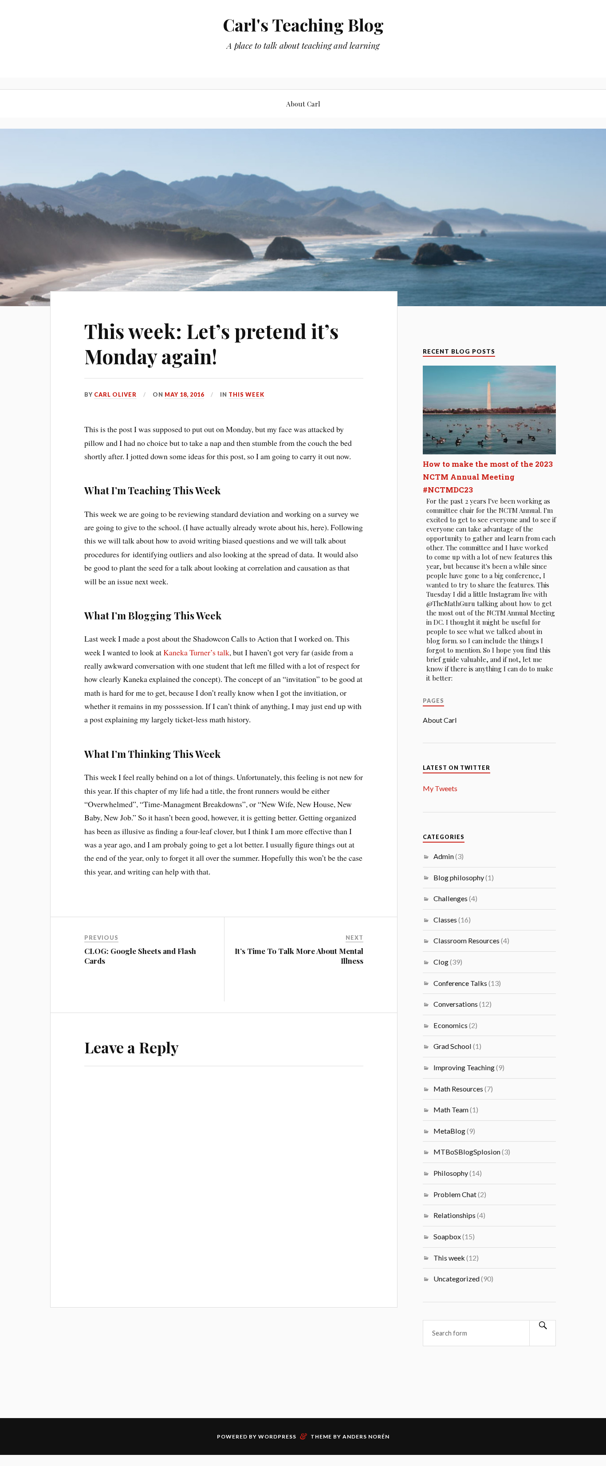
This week (246, 394)
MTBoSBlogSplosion (466, 1151)
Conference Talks (460, 983)
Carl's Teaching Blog (303, 24)
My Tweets (440, 788)
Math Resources (458, 1088)
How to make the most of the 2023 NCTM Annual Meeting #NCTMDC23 (488, 477)
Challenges (450, 898)
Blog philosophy (458, 877)
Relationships (454, 1215)
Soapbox (447, 1236)
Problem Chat (454, 1194)
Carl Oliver (115, 394)
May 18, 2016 (184, 394)
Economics (450, 1025)
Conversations (455, 1004)
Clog (441, 962)
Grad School (452, 1046)
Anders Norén (366, 1436)
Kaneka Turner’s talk (196, 652)
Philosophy (450, 1173)
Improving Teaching (464, 1067)
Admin (443, 856)
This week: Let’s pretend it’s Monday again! (211, 343)
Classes (445, 919)
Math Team (450, 1109)
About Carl (303, 103)
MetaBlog (449, 1131)
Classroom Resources (466, 940)
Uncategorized (456, 1278)
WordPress (277, 1436)
